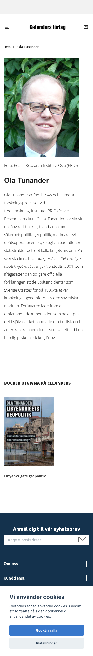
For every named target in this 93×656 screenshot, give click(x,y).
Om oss (11, 563)
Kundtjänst (14, 578)
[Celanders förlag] (47, 27)
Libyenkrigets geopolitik (25, 476)
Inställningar (46, 643)
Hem (7, 47)
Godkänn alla (46, 630)
